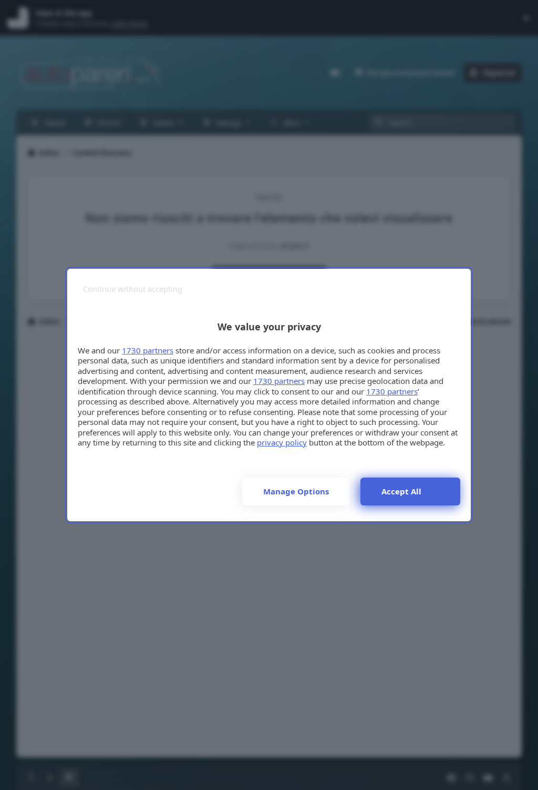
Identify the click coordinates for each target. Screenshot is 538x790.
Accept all (401, 491)
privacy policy (282, 442)
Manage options (296, 491)
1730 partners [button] (147, 350)
